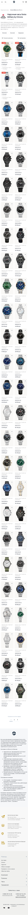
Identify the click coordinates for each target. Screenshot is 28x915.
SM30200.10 (4, 248)
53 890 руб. (4, 174)
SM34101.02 (4, 324)
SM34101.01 (17, 425)
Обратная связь (5, 871)
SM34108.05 (18, 552)
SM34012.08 (4, 198)
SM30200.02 (5, 425)
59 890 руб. (18, 301)
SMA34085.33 (18, 678)
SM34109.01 (4, 552)
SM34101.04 (18, 299)
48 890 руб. (18, 377)
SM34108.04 (4, 577)
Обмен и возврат (5, 866)
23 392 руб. (18, 64)
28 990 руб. (4, 250)
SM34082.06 (5, 274)
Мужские (12, 33)
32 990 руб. (4, 225)
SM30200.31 (18, 476)
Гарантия (3, 864)
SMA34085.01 (18, 223)
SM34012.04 (4, 172)
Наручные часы (5, 10)
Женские (4, 33)
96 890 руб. (18, 604)
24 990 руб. (4, 124)
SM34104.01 (18, 147)
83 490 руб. (18, 680)
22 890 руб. (4, 275)
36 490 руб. (18, 503)
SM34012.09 (18, 526)
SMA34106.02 (18, 602)
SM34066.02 (5, 653)
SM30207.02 (18, 324)
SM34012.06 (4, 526)
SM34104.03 (4, 122)
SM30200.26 (18, 400)
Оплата (3, 862)
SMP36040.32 (5, 400)
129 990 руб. (18, 174)
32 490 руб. (18, 452)
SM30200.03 (5, 375)
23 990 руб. (4, 149)
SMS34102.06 (18, 704)
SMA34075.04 (18, 274)
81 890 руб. (4, 351)
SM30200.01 (4, 223)
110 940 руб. (18, 94)
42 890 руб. (4, 199)
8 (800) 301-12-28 (7, 894)
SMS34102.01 (5, 678)
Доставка (3, 860)
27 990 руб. (18, 554)
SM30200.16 (18, 451)
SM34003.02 (5, 92)
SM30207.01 (4, 451)
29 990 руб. (18, 199)
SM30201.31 (18, 628)
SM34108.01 (18, 577)
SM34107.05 (4, 476)
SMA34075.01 (18, 92)
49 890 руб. (18, 326)
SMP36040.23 (5, 628)
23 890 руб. (18, 124)
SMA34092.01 (18, 172)
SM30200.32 (5, 62)
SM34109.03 (4, 299)
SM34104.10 (4, 147)
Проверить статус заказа (8, 869)
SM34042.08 (18, 62)
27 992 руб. (4, 64)
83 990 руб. (18, 225)
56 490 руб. (4, 326)
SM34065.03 (5, 704)
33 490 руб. (4, 655)
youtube (9, 907)
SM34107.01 (4, 602)
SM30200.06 (18, 653)
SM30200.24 (18, 349)
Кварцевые (21, 33)
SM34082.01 (18, 122)
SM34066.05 (18, 501)
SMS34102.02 (18, 375)
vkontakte (5, 907)
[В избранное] (12, 43)
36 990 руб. (18, 250)
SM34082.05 (5, 501)
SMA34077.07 (5, 349)
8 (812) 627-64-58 (20, 894)
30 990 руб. (18, 630)
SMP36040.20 (18, 198)
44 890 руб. (4, 478)
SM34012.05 (18, 248)
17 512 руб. (4, 94)
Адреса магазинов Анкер (21, 897)
